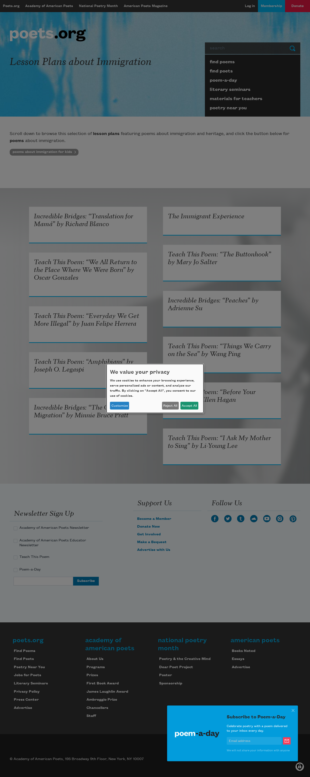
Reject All (170, 405)
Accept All (189, 405)
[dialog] (155, 388)
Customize (119, 405)
